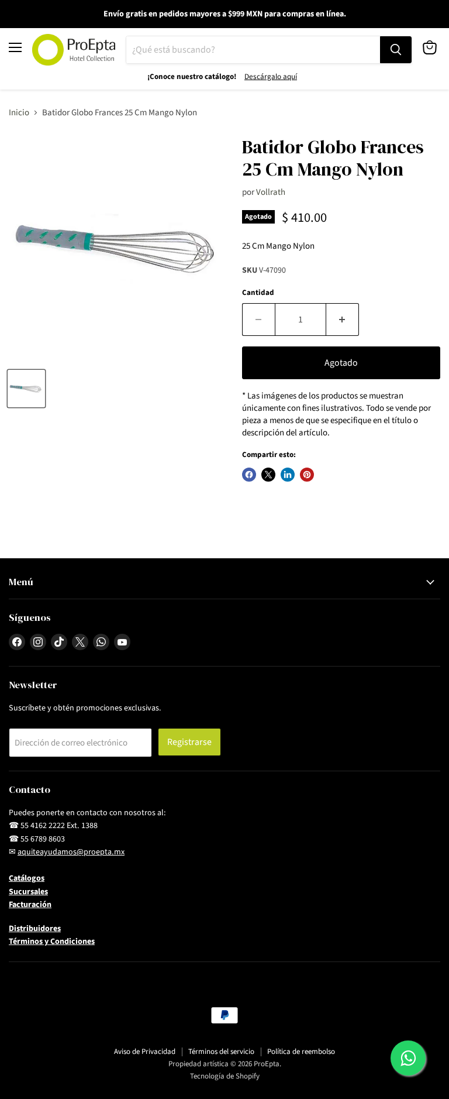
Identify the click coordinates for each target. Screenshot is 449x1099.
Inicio (19, 113)
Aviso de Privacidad (144, 1051)
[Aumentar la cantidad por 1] (342, 319)
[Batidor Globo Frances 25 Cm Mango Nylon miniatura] (26, 388)
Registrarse (189, 742)
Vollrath (270, 192)
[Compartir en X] (268, 475)
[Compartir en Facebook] (249, 475)
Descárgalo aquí (270, 76)
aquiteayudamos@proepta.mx (71, 852)
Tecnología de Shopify (225, 1076)
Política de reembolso (301, 1051)
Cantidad (258, 293)
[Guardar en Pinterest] (307, 475)
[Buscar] (396, 49)
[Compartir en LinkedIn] (288, 475)
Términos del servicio (221, 1051)
